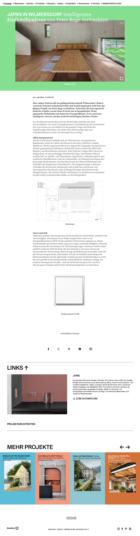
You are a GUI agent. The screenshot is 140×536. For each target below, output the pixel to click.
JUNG (73, 84)
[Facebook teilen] (48, 349)
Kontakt (52, 529)
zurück (122, 446)
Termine (96, 3)
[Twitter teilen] (58, 349)
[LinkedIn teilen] (80, 349)
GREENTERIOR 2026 (112, 3)
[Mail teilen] (90, 349)
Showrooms (84, 3)
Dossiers (51, 3)
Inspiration (71, 3)
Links (15, 367)
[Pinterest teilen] (69, 349)
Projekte (8, 3)
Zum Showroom (86, 398)
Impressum (69, 529)
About (60, 529)
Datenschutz (82, 529)
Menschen (19, 3)
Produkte (40, 3)
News (60, 3)
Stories (30, 3)
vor (128, 446)
